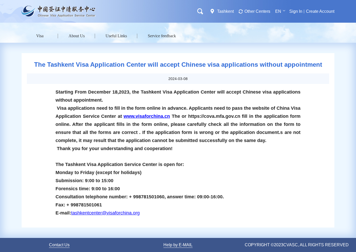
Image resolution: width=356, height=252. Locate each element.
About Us (77, 36)
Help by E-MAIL (178, 245)
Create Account (320, 11)
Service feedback (162, 36)
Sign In (295, 11)
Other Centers (257, 11)
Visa (40, 36)
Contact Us (59, 245)
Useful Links (116, 36)
